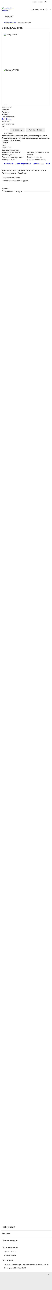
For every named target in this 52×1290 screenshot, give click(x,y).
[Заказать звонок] (47, 1283)
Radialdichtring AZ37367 (13, 378)
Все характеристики (10, 150)
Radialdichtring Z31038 (12, 788)
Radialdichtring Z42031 (12, 839)
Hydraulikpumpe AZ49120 (13, 481)
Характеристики (23, 164)
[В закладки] (48, 197)
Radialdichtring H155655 (13, 532)
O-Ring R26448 (9, 634)
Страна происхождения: (12, 181)
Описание (8, 164)
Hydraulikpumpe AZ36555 (13, 327)
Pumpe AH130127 (10, 993)
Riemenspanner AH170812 (13, 1095)
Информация (8, 1227)
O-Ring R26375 (9, 583)
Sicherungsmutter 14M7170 (14, 890)
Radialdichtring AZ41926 (13, 430)
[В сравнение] (5, 106)
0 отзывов (8, 133)
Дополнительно (10, 1240)
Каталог (6, 1233)
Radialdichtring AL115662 (13, 1197)
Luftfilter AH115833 (11, 941)
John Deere (6, 119)
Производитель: (8, 178)
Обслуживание (10, 22)
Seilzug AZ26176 (9, 225)
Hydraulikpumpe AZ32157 (13, 276)
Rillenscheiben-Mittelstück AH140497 (18, 1044)
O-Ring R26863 (9, 685)
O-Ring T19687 (9, 737)
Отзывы (38, 164)
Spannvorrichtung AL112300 (14, 1146)
